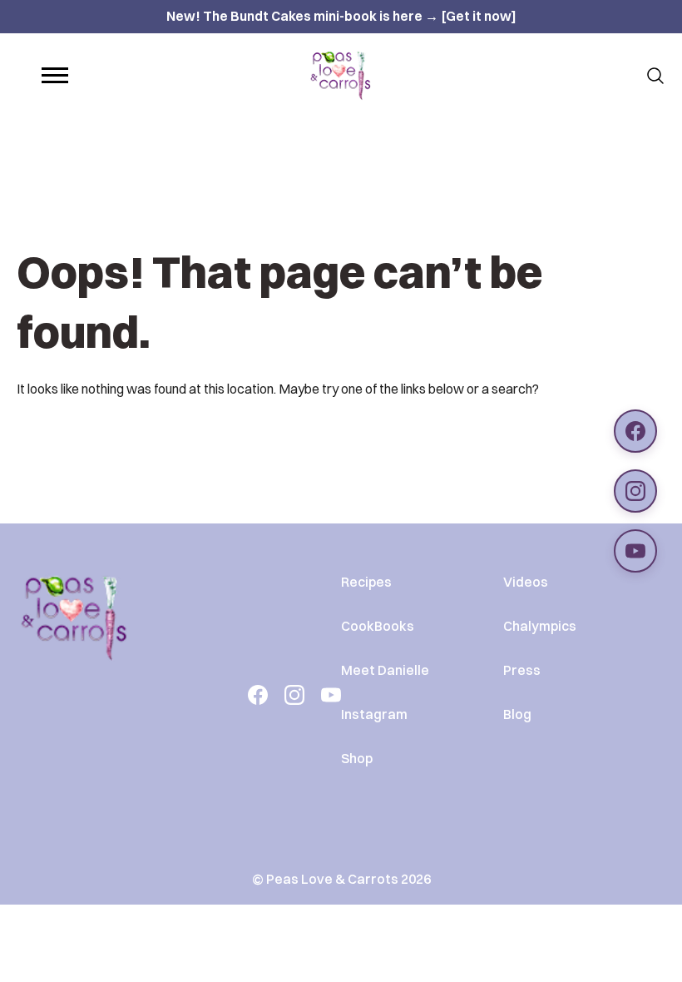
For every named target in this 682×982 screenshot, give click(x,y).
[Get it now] (478, 15)
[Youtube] (331, 695)
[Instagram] (294, 695)
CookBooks (377, 625)
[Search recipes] (655, 76)
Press (522, 670)
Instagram (374, 714)
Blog (517, 714)
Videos (525, 581)
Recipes (366, 581)
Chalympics (539, 625)
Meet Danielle (385, 670)
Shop (357, 758)
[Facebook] (258, 695)
